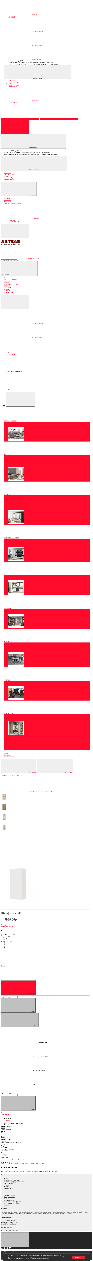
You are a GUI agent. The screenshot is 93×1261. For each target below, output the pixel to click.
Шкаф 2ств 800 (9, 756)
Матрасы (12, 461)
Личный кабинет (9, 1195)
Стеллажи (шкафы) (15, 499)
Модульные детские (15, 609)
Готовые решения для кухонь (18, 576)
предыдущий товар (34, 791)
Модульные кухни (15, 578)
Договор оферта (9, 1183)
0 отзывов (4, 775)
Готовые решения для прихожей (19, 717)
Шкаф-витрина (13, 506)
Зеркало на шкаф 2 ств (8, 934)
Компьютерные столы (16, 650)
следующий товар (47, 791)
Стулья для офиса (15, 683)
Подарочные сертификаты (12, 1202)
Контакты (35, 100)
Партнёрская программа (11, 1203)
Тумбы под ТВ (14, 542)
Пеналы (12, 504)
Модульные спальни (15, 458)
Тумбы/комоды (14, 462)
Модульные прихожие (16, 715)
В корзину (32, 993)
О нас (6, 1178)
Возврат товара (12, 86)
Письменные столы (15, 643)
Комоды (12, 544)
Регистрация (12, 16)
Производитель (9, 1200)
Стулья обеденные (14, 681)
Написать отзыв (14, 775)
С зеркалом (6, 936)
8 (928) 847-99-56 (6, 1114)
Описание (7, 1118)
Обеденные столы (14, 645)
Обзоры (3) (7, 201)
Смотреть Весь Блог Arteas (12, 203)
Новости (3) (8, 198)
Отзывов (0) (8, 1120)
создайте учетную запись (30, 1171)
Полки (11, 496)
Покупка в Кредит (13, 85)
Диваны (12, 424)
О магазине (11, 80)
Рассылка (7, 1198)
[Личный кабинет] (18, 351)
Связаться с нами (9, 1251)
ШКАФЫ (7, 753)
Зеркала (11, 456)
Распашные (13, 498)
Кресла (11, 422)
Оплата (10, 83)
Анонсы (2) (7, 200)
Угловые (11, 502)
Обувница (12, 718)
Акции (6, 1205)
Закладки (7, 1253)
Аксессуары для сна (15, 464)
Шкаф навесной (14, 507)
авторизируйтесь (14, 1171)
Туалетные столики (15, 648)
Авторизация (12, 17)
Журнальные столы (15, 646)
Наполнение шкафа (7, 941)
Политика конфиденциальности (14, 1182)
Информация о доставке (11, 1180)
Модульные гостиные (15, 541)
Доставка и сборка (13, 82)
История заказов (9, 1197)
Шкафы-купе (13, 501)
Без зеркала (6, 939)
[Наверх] (15, 1239)
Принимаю (78, 1257)
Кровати (12, 459)
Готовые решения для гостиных (19, 539)
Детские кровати (14, 611)
